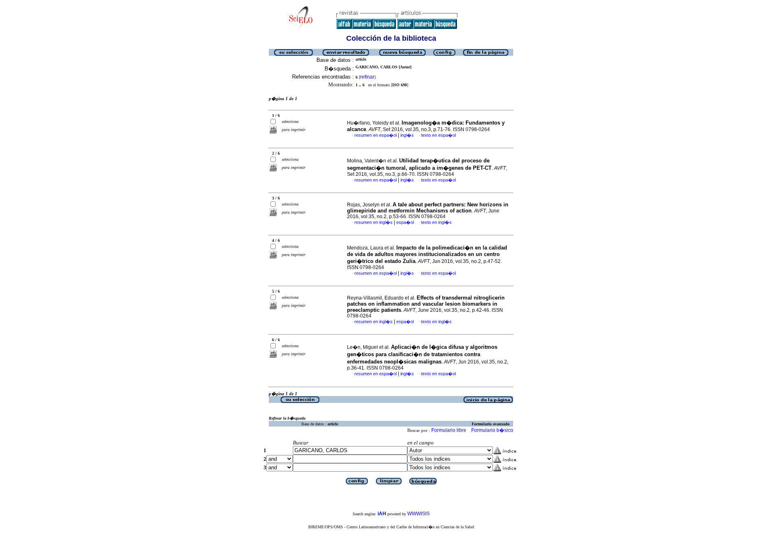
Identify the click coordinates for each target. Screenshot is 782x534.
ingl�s (407, 135)
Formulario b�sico (492, 430)
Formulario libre (448, 430)
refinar (367, 77)
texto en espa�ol (438, 135)
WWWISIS (418, 513)
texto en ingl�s (436, 222)
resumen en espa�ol (375, 135)
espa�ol (405, 222)
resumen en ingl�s (373, 222)
